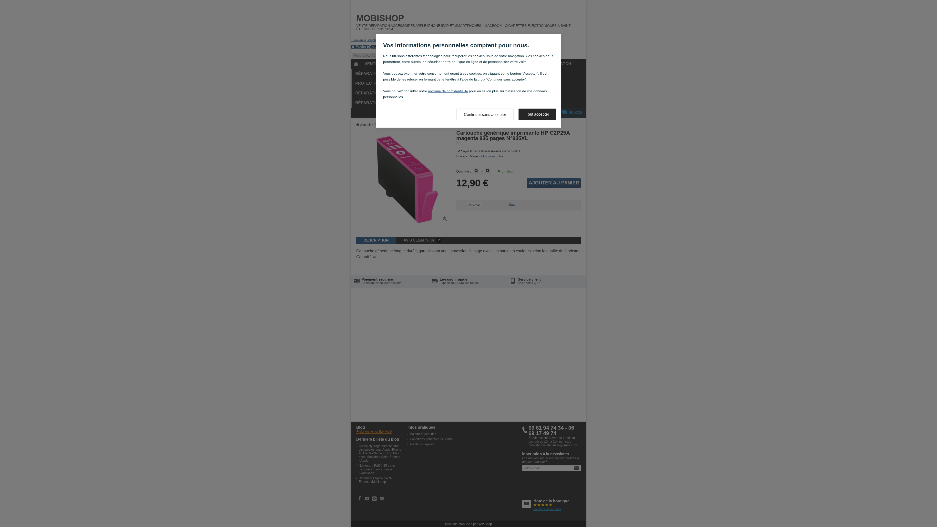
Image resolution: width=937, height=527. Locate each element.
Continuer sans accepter (485, 114)
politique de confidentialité (448, 91)
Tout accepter (537, 114)
